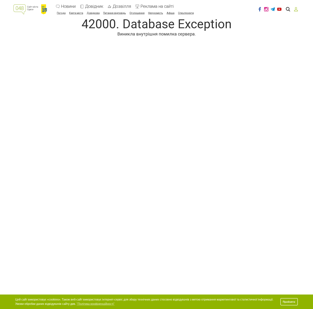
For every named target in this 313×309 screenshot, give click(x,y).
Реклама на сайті (157, 6)
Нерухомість (155, 13)
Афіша (170, 13)
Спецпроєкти (186, 13)
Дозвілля (122, 6)
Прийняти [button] (289, 301)
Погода (61, 13)
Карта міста (76, 13)
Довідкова (93, 13)
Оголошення (137, 13)
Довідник (94, 6)
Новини (68, 6)
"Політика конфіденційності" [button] (96, 303)
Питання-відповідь (114, 13)
